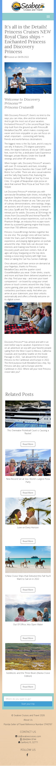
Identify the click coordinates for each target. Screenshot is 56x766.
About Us (28, 719)
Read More (28, 444)
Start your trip (28, 703)
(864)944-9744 (29, 739)
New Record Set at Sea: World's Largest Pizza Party (28, 480)
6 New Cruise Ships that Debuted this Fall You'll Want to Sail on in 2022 (28, 577)
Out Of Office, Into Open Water (28, 624)
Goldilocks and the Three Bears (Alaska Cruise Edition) (28, 674)
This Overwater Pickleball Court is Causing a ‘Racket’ (28, 432)
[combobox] (28, 698)
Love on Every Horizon (28, 527)
